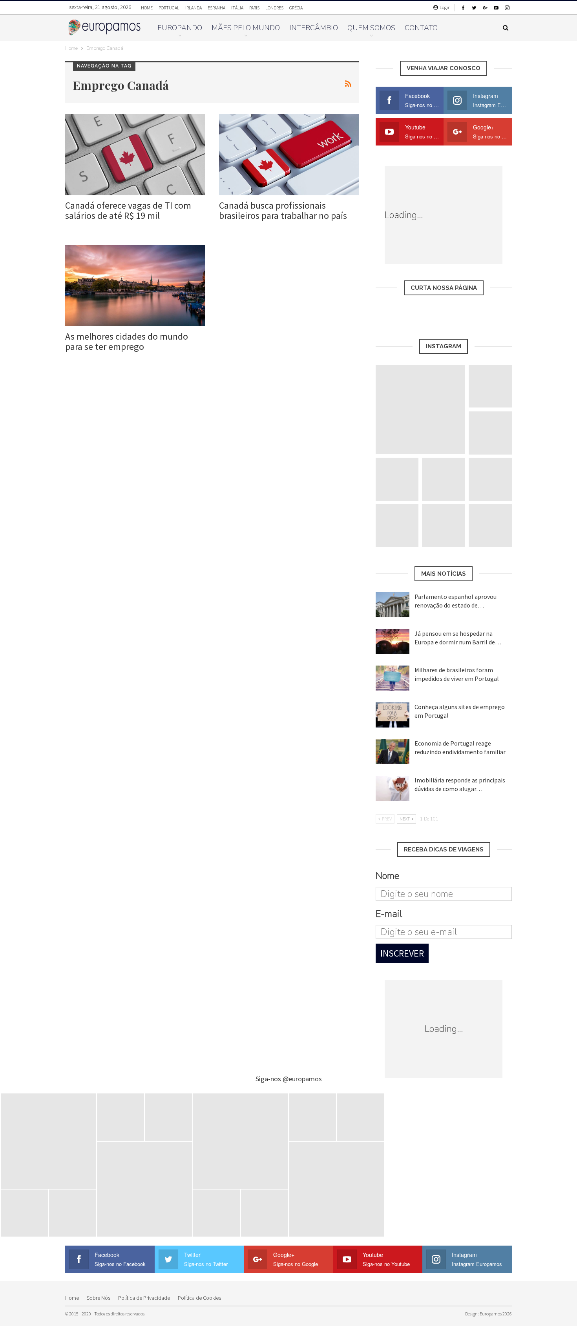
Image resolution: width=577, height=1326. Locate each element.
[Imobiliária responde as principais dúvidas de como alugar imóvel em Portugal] (392, 788)
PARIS (254, 8)
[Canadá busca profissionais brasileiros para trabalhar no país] (289, 154)
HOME (147, 8)
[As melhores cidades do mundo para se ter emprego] (135, 285)
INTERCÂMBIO (313, 28)
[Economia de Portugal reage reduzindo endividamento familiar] (392, 751)
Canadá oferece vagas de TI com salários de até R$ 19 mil (128, 210)
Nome (387, 875)
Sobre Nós (98, 1297)
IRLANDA (193, 8)
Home (72, 1297)
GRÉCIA (296, 8)
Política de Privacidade (144, 1297)
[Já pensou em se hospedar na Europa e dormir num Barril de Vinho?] (392, 641)
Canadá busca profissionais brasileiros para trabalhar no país (283, 210)
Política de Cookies (199, 1297)
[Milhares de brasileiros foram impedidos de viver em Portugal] (392, 678)
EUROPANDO (179, 28)
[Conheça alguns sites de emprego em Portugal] (392, 715)
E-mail (389, 914)
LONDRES (274, 8)
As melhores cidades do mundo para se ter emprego (126, 341)
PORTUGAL (169, 8)
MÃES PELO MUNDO (246, 28)
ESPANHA (216, 8)
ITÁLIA (237, 8)
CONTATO (421, 28)
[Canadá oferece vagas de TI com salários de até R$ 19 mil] (135, 154)
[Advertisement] (481, 215)
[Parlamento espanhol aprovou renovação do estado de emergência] (392, 604)
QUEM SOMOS (371, 28)
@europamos (302, 1078)
